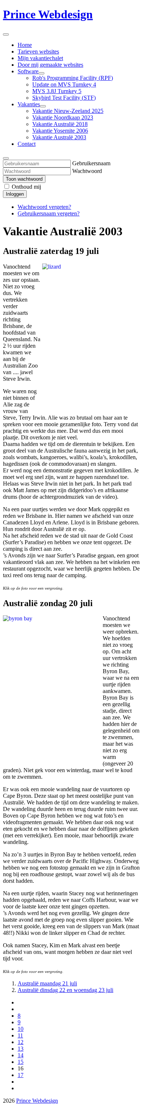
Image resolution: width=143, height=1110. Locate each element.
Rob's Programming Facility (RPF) (72, 78)
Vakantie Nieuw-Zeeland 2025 (67, 111)
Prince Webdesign (48, 14)
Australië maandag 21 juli (47, 983)
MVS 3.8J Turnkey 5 (56, 91)
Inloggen (15, 194)
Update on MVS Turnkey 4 (64, 84)
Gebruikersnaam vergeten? (49, 213)
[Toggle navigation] (6, 34)
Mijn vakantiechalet (40, 58)
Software (28, 71)
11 (20, 1035)
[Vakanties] (43, 106)
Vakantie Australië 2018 (60, 124)
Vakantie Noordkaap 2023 (62, 117)
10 (20, 1029)
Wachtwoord (87, 171)
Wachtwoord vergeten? (44, 207)
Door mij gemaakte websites (50, 65)
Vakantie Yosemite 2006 (60, 131)
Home (25, 45)
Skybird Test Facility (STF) (64, 98)
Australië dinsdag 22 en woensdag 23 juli (65, 990)
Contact (27, 144)
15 (20, 1062)
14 (20, 1055)
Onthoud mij (26, 187)
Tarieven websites (38, 51)
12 (20, 1042)
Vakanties (29, 104)
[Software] (41, 73)
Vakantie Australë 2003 (59, 137)
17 (20, 1075)
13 (20, 1049)
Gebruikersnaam (91, 163)
